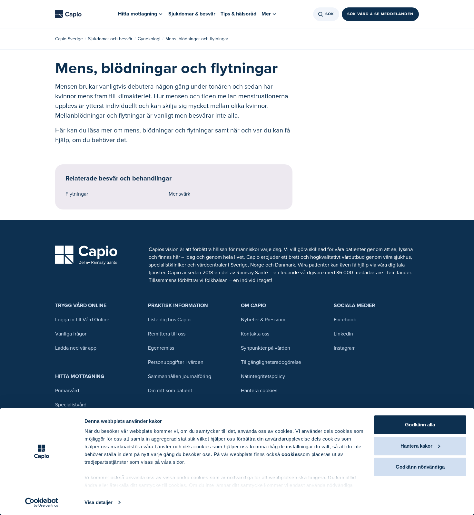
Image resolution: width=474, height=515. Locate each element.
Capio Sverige (69, 39)
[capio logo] (86, 255)
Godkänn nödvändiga (420, 467)
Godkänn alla (420, 424)
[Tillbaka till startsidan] (68, 14)
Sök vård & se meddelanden (380, 14)
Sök (329, 14)
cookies (290, 454)
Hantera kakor (416, 446)
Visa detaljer (98, 502)
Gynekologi (149, 39)
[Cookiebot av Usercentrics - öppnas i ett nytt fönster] (42, 502)
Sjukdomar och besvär (110, 39)
